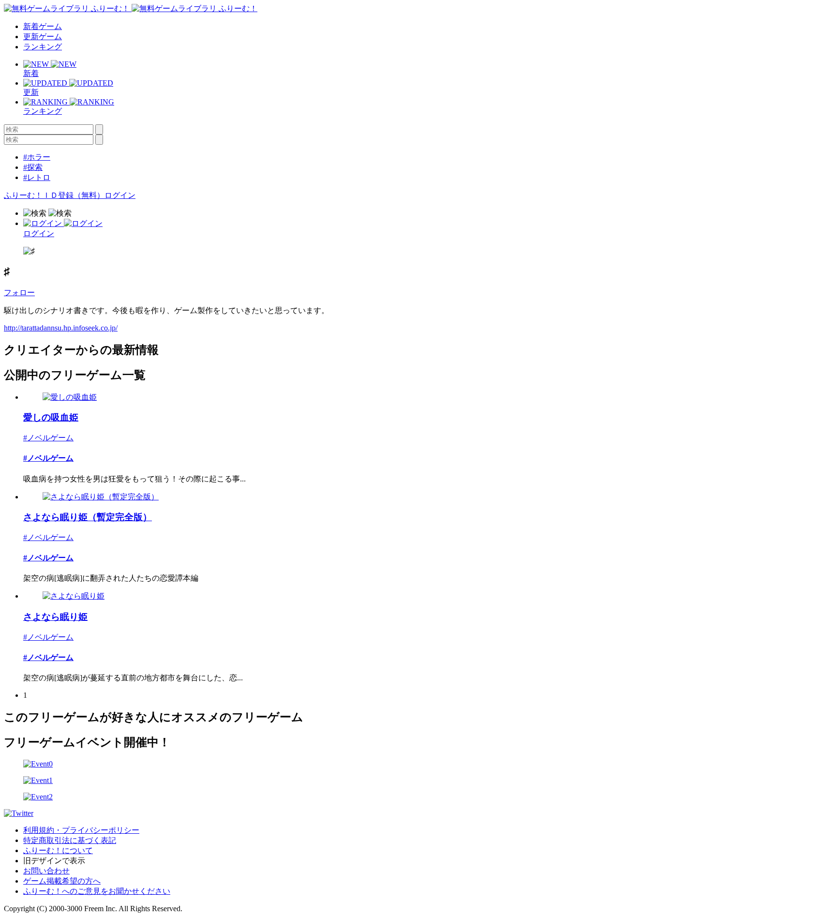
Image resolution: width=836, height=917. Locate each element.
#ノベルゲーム (48, 438)
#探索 (33, 167)
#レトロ (36, 177)
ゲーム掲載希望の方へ (62, 881)
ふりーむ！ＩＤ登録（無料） (54, 195)
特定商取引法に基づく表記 (69, 840)
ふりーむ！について (58, 850)
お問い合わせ (46, 871)
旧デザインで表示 (54, 861)
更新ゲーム (42, 36)
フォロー (19, 292)
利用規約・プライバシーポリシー (81, 830)
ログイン (119, 195)
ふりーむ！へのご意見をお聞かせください (96, 891)
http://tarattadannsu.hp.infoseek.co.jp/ (61, 328)
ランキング (42, 47)
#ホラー (36, 157)
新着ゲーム (42, 26)
